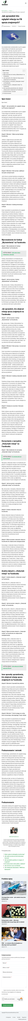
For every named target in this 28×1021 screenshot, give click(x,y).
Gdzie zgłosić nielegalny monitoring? (15, 854)
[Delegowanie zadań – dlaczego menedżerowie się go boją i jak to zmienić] (14, 911)
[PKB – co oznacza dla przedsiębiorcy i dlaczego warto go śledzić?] (14, 934)
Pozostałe (23, 26)
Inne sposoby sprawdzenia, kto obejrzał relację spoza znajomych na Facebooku (13, 89)
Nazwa (5, 963)
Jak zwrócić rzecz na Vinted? (12, 865)
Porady (19, 26)
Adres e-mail (6, 967)
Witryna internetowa (7, 972)
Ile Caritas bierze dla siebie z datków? (15, 863)
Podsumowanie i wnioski (10, 91)
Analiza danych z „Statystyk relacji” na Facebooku (13, 85)
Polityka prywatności (22, 1019)
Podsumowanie (7, 93)
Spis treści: (6, 72)
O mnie (14, 1017)
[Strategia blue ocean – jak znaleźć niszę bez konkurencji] (14, 888)
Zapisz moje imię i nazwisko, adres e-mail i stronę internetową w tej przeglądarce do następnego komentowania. (13, 992)
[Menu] (25, 3)
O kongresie (8, 1017)
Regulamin (24, 1017)
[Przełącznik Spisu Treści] (23, 71)
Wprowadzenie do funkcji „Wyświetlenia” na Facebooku (14, 75)
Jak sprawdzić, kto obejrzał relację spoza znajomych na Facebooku (14, 78)
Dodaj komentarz (7, 977)
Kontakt (18, 1017)
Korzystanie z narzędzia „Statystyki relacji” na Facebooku (14, 82)
